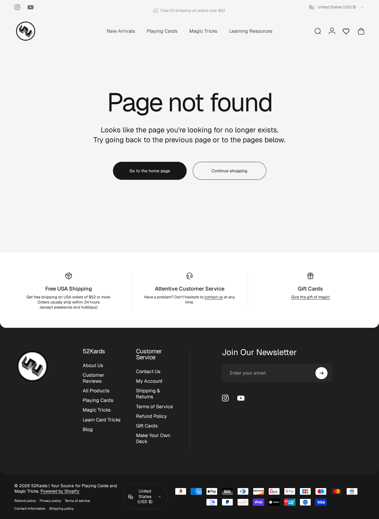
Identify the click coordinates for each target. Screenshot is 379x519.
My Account (149, 381)
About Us (93, 366)
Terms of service (77, 501)
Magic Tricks (97, 410)
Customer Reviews (93, 378)
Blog (88, 430)
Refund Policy (151, 416)
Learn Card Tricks (101, 420)
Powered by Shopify (59, 491)
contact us (213, 297)
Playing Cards (98, 400)
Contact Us (148, 372)
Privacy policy (50, 501)
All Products (96, 391)
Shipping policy (61, 508)
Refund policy (25, 501)
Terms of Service (154, 407)
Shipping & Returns (148, 394)
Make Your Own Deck (153, 439)
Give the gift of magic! (310, 297)
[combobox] (337, 7)
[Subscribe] (321, 373)
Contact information (30, 508)
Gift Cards (310, 288)
